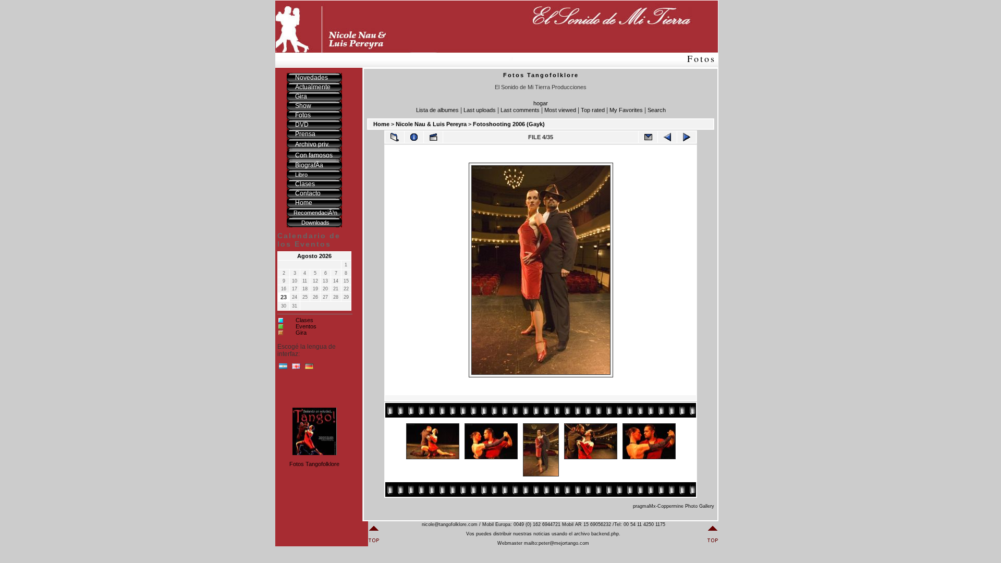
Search (657, 110)
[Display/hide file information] (414, 137)
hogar (540, 103)
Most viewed (560, 110)
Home (381, 124)
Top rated (593, 110)
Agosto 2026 (314, 256)
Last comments (520, 110)
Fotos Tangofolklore (314, 464)
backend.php (605, 533)
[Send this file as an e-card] (648, 137)
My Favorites (626, 110)
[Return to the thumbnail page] (394, 137)
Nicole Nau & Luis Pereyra (431, 124)
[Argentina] (283, 368)
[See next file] (686, 137)
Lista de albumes (437, 110)
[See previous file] (667, 137)
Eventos (306, 326)
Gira (301, 332)
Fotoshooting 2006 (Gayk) (509, 124)
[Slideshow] (433, 137)
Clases (304, 320)
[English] (296, 368)
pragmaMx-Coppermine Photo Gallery (673, 506)
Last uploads (479, 110)
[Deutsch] (309, 368)
